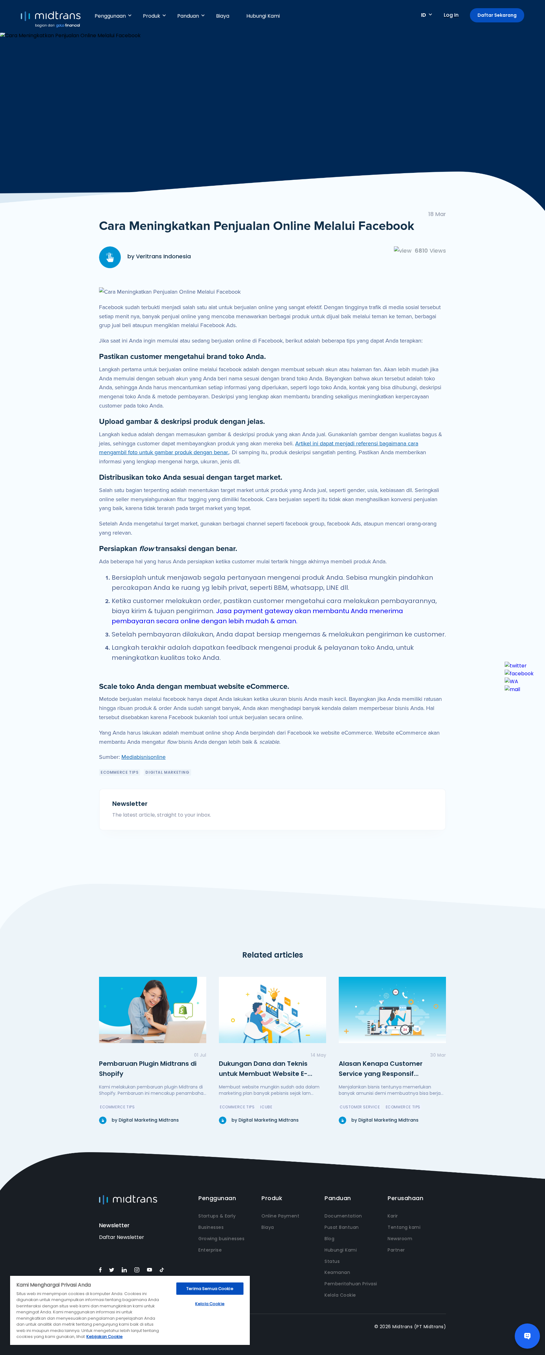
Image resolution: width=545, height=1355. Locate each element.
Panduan (188, 16)
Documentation (343, 1216)
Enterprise (210, 1250)
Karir (393, 1216)
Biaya (222, 16)
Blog (329, 1238)
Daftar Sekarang (497, 15)
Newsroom (400, 1238)
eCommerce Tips (119, 772)
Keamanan (337, 1272)
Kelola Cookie (340, 1295)
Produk (151, 16)
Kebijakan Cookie (104, 1337)
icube (266, 1107)
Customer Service (360, 1107)
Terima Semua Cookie (209, 1289)
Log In (451, 15)
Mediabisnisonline (143, 757)
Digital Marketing (167, 772)
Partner (396, 1250)
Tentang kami (404, 1227)
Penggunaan (110, 16)
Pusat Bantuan (342, 1227)
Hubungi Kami (263, 16)
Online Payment (280, 1216)
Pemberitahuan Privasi (351, 1284)
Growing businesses (221, 1238)
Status (332, 1261)
